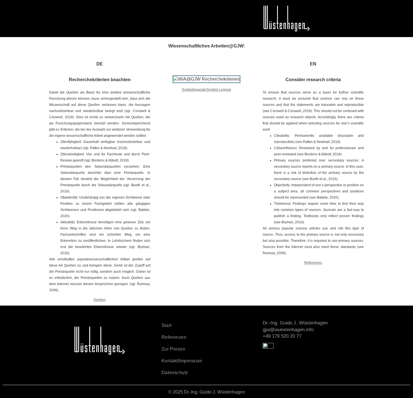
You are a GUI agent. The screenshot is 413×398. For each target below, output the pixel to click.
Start (167, 325)
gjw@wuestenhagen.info (288, 329)
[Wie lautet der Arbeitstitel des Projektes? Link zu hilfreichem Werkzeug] (178, 81)
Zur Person (173, 349)
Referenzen (174, 337)
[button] (50, 7)
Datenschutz (175, 372)
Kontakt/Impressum (182, 360)
